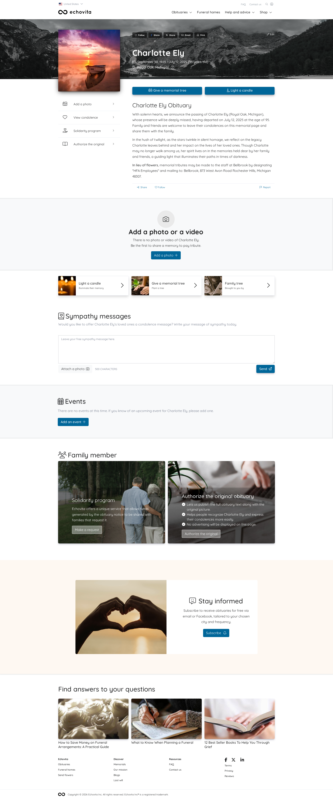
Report (267, 187)
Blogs (117, 775)
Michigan (162, 67)
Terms (228, 765)
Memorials (120, 764)
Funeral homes (208, 12)
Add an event (71, 422)
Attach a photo (73, 369)
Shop (264, 12)
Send (263, 369)
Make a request (87, 530)
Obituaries (180, 12)
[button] (71, 4)
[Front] (74, 12)
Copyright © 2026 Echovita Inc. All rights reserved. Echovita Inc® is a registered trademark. (118, 794)
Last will (118, 780)
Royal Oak (145, 67)
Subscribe (214, 633)
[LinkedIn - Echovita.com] (242, 760)
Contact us (255, 4)
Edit (271, 34)
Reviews (229, 776)
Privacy (229, 770)
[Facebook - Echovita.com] (226, 760)
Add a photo (163, 255)
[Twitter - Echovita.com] (233, 760)
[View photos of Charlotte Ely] (89, 60)
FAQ (243, 4)
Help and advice (237, 12)
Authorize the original (201, 534)
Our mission (120, 769)
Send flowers (65, 775)
